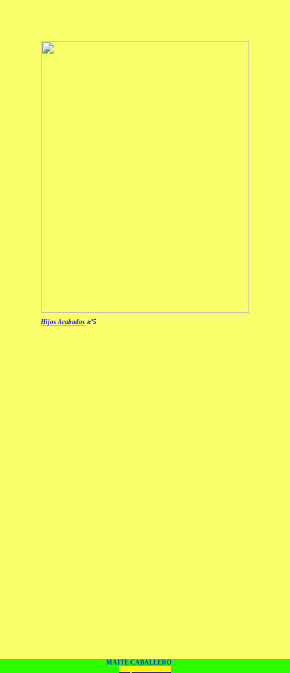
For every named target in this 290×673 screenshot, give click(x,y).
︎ (148, 669)
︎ (153, 669)
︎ (143, 669)
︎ (134, 669)
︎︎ (166, 669)
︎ (139, 669)
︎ (158, 669)
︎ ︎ (124, 669)
